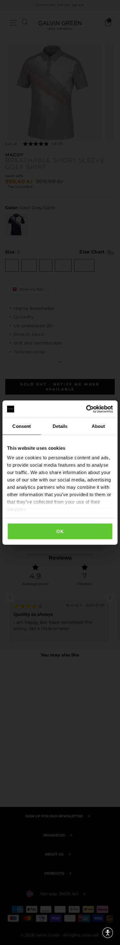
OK (60, 531)
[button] (108, 933)
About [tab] (98, 426)
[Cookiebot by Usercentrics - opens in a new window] (86, 409)
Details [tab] (60, 426)
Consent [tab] (21, 426)
